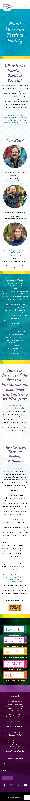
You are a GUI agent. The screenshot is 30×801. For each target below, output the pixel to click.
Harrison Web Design (8, 796)
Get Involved (15, 744)
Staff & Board (15, 742)
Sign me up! (7, 778)
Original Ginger (23, 796)
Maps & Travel (15, 747)
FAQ (15, 749)
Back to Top (19, 797)
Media (15, 740)
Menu (26, 6)
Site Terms (10, 797)
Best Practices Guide (16, 588)
